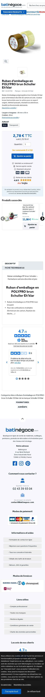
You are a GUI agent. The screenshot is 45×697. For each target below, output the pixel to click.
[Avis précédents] (7, 362)
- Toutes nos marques (17, 613)
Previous (1, 217)
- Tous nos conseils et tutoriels (20, 552)
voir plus (17, 363)
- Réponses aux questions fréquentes (22, 546)
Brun (4, 125)
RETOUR (6, 14)
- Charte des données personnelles (22, 632)
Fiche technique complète (10, 117)
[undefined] (36, 344)
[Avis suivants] (38, 362)
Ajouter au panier (24, 156)
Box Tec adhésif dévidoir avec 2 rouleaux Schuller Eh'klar (29, 210)
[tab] (10, 264)
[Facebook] (16, 463)
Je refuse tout (33, 691)
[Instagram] (22, 463)
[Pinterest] (28, 463)
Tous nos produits (12, 12)
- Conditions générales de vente (21, 625)
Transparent (13, 125)
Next (41, 217)
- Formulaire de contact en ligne (20, 540)
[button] (22, 685)
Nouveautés (32, 12)
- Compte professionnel (18, 606)
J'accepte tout (11, 691)
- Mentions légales (16, 619)
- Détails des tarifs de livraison (19, 559)
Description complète (9, 108)
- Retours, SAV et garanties (18, 565)
